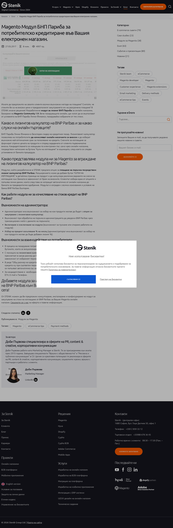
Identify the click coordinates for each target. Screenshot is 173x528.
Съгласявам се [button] (73, 279)
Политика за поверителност (62, 269)
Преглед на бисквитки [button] (111, 279)
